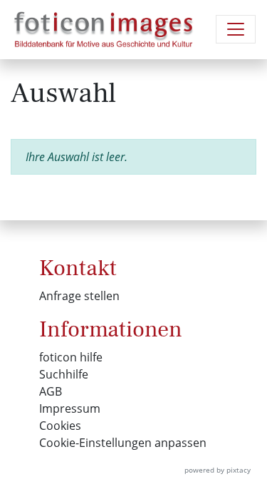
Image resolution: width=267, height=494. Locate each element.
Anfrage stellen (79, 296)
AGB (50, 391)
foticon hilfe (71, 357)
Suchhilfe (63, 374)
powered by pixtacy (217, 470)
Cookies (60, 425)
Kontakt (78, 268)
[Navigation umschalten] (236, 29)
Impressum (69, 408)
